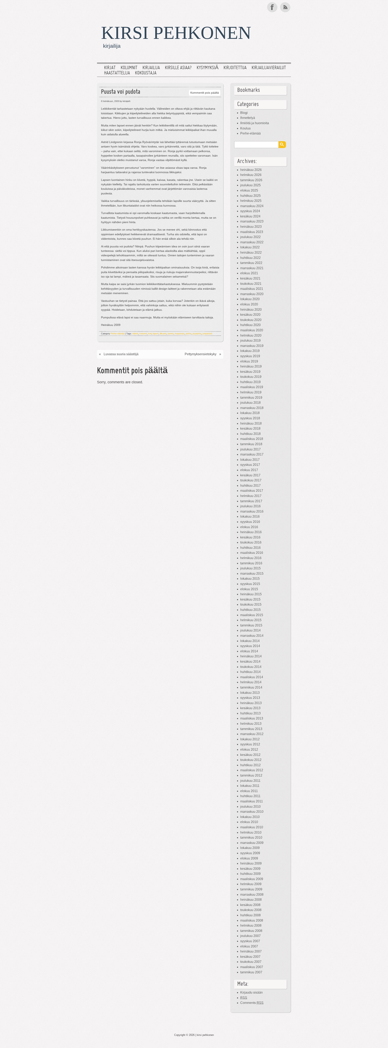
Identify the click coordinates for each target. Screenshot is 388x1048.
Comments (252, 1003)
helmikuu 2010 (250, 832)
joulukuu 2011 (250, 780)
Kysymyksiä (207, 68)
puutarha (197, 333)
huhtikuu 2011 (250, 796)
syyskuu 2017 (250, 464)
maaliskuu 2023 (251, 232)
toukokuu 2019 (250, 376)
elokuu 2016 (249, 527)
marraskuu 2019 (252, 346)
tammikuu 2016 (251, 563)
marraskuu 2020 (252, 294)
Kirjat (110, 68)
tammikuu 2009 (251, 889)
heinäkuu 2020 (251, 309)
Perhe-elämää (117, 333)
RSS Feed (285, 7)
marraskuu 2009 (252, 843)
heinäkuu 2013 (251, 703)
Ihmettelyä (247, 118)
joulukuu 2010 (250, 806)
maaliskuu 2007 (251, 967)
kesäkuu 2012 (250, 755)
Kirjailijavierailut (269, 68)
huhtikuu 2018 (250, 434)
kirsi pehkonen (176, 33)
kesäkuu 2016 (250, 537)
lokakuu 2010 (250, 817)
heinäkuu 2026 (251, 170)
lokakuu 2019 (250, 351)
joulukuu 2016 (250, 506)
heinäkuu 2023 (251, 226)
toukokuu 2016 (250, 542)
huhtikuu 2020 (250, 325)
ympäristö (207, 333)
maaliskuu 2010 (251, 827)
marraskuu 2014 (252, 635)
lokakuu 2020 (250, 299)
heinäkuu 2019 (251, 366)
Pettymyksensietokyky (200, 354)
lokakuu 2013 (250, 692)
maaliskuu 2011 (251, 801)
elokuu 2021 (249, 273)
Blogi (244, 112)
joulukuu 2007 (250, 936)
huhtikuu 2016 (250, 547)
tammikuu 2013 (251, 729)
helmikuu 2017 (250, 496)
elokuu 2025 (249, 190)
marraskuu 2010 (252, 811)
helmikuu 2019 (250, 392)
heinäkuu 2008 (251, 899)
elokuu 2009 (249, 858)
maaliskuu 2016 (251, 552)
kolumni (143, 333)
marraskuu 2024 (252, 206)
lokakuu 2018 (250, 413)
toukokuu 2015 (250, 604)
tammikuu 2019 (251, 397)
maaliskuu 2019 (251, 387)
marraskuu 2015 (252, 573)
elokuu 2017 (249, 470)
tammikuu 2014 (251, 687)
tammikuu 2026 (251, 180)
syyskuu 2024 (250, 211)
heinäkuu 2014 (251, 656)
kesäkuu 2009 (250, 868)
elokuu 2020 (249, 304)
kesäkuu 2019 (250, 371)
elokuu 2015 (249, 589)
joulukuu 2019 (250, 340)
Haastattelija (117, 73)
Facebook (272, 7)
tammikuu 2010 (251, 837)
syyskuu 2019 (250, 356)
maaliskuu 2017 (251, 490)
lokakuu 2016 (250, 516)
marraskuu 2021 (252, 268)
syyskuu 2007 (250, 941)
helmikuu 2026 (250, 175)
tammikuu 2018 (251, 444)
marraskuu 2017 (252, 454)
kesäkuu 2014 (250, 661)
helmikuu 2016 (250, 558)
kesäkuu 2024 (250, 216)
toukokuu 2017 (250, 480)
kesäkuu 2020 (250, 314)
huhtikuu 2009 (250, 873)
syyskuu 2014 (250, 646)
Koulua (245, 128)
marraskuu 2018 (252, 408)
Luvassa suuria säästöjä (121, 354)
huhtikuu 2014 (250, 672)
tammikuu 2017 (251, 501)
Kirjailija (151, 68)
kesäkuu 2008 (250, 905)
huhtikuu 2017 (250, 485)
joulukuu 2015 (250, 568)
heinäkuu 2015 (251, 594)
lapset (156, 333)
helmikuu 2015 (250, 620)
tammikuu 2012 (251, 775)
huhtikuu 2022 (250, 258)
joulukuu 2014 (250, 630)
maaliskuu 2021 (251, 288)
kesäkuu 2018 (250, 428)
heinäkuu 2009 (251, 863)
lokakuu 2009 (250, 848)
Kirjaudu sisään (251, 992)
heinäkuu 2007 (251, 951)
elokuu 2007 (249, 946)
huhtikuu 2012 (250, 765)
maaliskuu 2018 (251, 439)
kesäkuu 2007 (250, 956)
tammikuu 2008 (251, 930)
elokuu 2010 (249, 822)
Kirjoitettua (235, 68)
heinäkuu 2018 (251, 423)
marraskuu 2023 (252, 221)
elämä (135, 333)
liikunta (163, 333)
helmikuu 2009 (250, 884)
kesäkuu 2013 (250, 708)
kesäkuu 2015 (250, 599)
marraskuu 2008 (252, 894)
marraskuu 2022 (252, 242)
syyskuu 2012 (250, 744)
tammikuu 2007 (251, 972)
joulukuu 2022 (250, 237)
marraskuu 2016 (252, 511)
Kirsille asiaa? (178, 68)
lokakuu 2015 (250, 578)
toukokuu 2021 (250, 283)
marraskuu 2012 (252, 734)
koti (150, 333)
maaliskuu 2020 (251, 330)
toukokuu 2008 (250, 910)
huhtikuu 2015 (250, 609)
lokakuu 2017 (250, 459)
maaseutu (180, 333)
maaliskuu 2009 (251, 879)
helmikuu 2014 (250, 682)
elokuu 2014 (249, 651)
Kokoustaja (145, 73)
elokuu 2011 (249, 791)
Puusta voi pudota (120, 92)
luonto (171, 333)
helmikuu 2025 (250, 200)
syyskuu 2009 (250, 853)
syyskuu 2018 (250, 418)
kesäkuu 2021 (250, 278)
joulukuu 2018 (250, 402)
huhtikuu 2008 (250, 915)
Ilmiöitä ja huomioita (254, 123)
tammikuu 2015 (251, 625)
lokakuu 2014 (250, 641)
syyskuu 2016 (250, 521)
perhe (188, 333)
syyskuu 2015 (250, 584)
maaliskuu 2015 (251, 615)
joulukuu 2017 (250, 449)
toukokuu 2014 (250, 667)
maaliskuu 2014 (251, 677)
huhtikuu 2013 (250, 713)
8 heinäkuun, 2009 (110, 101)
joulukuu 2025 (250, 185)
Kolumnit (129, 68)
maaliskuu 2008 (251, 920)
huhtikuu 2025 (250, 195)
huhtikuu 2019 (250, 382)
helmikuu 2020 (250, 335)
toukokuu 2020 (250, 320)
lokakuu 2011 (249, 785)
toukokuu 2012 (250, 760)
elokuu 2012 (249, 749)
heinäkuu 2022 (251, 252)
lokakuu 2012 (250, 739)
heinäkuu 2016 (251, 532)
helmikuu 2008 (250, 925)
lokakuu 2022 (250, 247)
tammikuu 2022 (251, 263)
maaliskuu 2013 (251, 718)
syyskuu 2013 (250, 697)
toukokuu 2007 (250, 961)
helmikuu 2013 (250, 723)
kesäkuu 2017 (250, 475)
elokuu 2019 (249, 361)
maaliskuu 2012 (251, 770)
